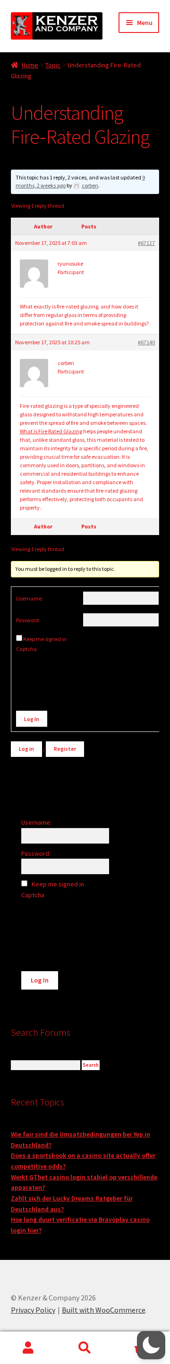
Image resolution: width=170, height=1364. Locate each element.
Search (85, 1348)
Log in (26, 748)
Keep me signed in (45, 638)
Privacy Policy (33, 1310)
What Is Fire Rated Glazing (51, 431)
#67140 (146, 342)
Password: (28, 620)
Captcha (27, 648)
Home (30, 65)
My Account (28, 1348)
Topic (52, 65)
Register (65, 748)
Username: (29, 598)
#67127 (146, 242)
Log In (31, 719)
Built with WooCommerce (103, 1310)
